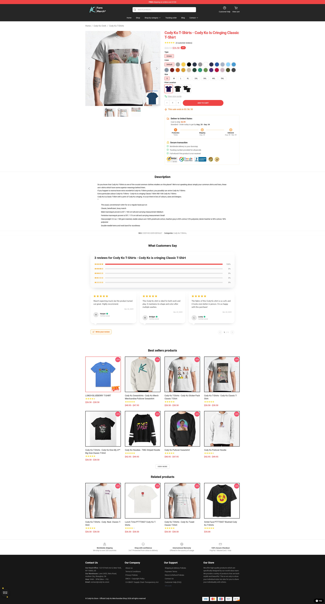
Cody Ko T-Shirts (116, 26)
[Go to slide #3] (136, 112)
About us (129, 568)
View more (162, 466)
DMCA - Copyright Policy (134, 579)
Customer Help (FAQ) (173, 582)
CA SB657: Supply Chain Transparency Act (142, 582)
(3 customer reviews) (184, 43)
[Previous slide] (89, 68)
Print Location (170, 82)
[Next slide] (156, 68)
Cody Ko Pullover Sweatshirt (177, 450)
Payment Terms (171, 572)
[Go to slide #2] (123, 112)
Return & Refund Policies (174, 575)
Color (167, 60)
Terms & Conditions (133, 572)
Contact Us (169, 579)
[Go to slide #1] (110, 112)
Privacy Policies (131, 575)
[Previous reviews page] (220, 332)
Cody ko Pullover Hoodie (215, 450)
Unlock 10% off (5, 592)
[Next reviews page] (232, 332)
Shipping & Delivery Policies (175, 568)
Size (166, 74)
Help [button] (320, 601)
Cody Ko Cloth (100, 26)
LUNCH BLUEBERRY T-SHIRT (98, 395)
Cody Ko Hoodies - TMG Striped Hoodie (142, 450)
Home (88, 26)
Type (166, 52)
